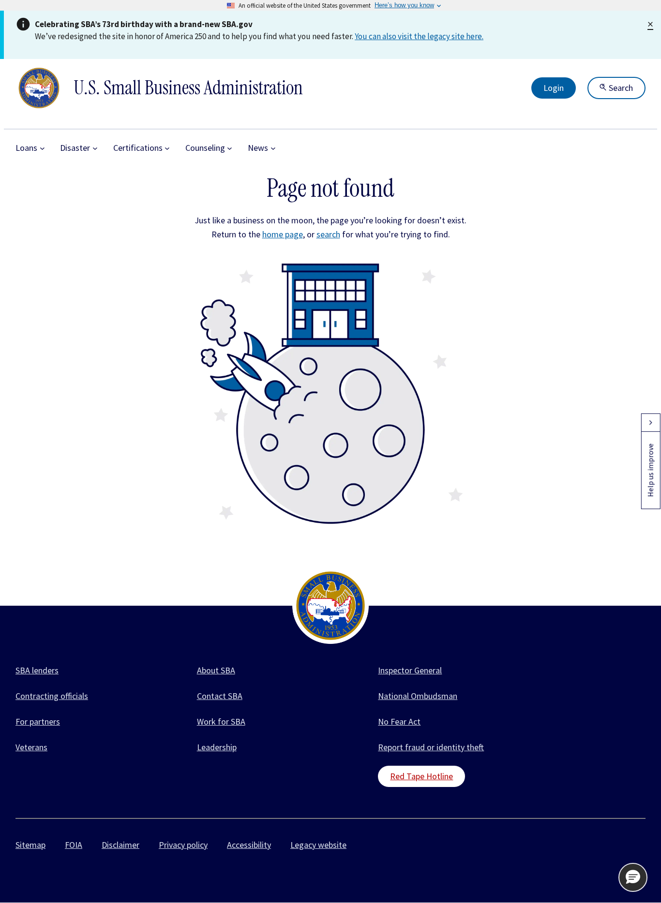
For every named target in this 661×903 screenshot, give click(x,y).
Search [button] (620, 87)
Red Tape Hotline (421, 776)
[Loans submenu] (42, 148)
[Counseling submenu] (229, 148)
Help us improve (650, 470)
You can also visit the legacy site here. (419, 36)
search (328, 234)
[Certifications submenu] (167, 148)
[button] (632, 877)
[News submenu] (273, 148)
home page (282, 234)
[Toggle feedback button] (650, 422)
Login (553, 87)
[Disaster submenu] (95, 148)
